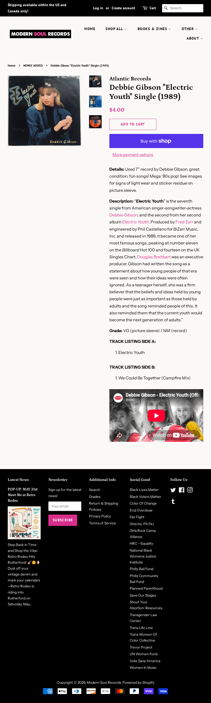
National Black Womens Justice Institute (143, 556)
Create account (123, 8)
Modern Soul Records (104, 682)
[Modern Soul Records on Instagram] (190, 491)
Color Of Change (143, 503)
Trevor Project (141, 647)
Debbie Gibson (123, 214)
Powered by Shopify (138, 682)
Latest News (18, 480)
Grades (94, 497)
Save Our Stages (143, 595)
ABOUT (193, 38)
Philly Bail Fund (141, 569)
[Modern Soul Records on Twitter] (173, 491)
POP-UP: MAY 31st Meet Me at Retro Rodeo (23, 495)
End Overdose (141, 510)
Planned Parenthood (146, 588)
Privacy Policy (100, 516)
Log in (98, 8)
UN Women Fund (143, 654)
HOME (89, 28)
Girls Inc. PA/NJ (142, 524)
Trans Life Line (141, 628)
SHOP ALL (115, 28)
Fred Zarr (184, 221)
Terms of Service (102, 523)
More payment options (132, 154)
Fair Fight (137, 517)
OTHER (188, 28)
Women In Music (143, 667)
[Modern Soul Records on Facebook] (181, 491)
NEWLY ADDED (33, 65)
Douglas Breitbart (154, 256)
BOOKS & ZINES (153, 28)
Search (94, 490)
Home (11, 65)
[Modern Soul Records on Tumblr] (173, 502)
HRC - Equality (141, 543)
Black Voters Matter (145, 497)
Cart (153, 8)
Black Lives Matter (144, 490)
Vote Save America (145, 661)
